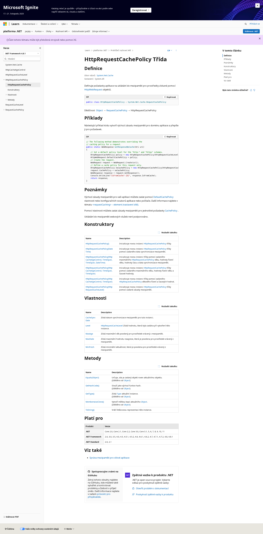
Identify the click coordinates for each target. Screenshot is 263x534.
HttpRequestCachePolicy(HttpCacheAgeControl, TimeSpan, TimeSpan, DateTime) (99, 260)
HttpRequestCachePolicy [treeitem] (19, 84)
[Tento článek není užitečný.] (254, 90)
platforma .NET (100, 50)
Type (119, 393)
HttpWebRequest (93, 89)
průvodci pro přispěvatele (99, 495)
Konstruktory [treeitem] (13, 89)
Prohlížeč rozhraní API (121, 50)
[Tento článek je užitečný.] (251, 90)
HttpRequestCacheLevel (112, 325)
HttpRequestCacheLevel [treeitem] (16, 74)
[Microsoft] (5, 24)
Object (99, 110)
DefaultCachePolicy (163, 196)
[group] (131, 161)
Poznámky (228, 62)
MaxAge (89, 333)
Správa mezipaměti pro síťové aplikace (109, 457)
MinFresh (90, 347)
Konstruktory (230, 66)
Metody (227, 73)
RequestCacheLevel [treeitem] (14, 104)
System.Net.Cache (105, 75)
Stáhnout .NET (251, 31)
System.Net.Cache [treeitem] (13, 64)
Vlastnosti (228, 70)
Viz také (227, 80)
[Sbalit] (40, 48)
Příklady (227, 59)
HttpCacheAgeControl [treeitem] (15, 69)
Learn (87, 50)
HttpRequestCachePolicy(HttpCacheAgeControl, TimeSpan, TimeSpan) (99, 271)
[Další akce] (176, 50)
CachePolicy (171, 210)
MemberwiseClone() (95, 401)
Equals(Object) (92, 377)
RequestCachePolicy (116, 110)
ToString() (90, 410)
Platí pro (227, 77)
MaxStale (90, 339)
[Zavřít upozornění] (257, 5)
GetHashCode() (92, 385)
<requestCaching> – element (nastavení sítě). (115, 204)
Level (88, 325)
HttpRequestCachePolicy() (97, 243)
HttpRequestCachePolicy (155, 243)
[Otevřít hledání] (245, 24)
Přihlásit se (255, 23)
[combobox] (21, 53)
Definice (227, 55)
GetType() (90, 393)
